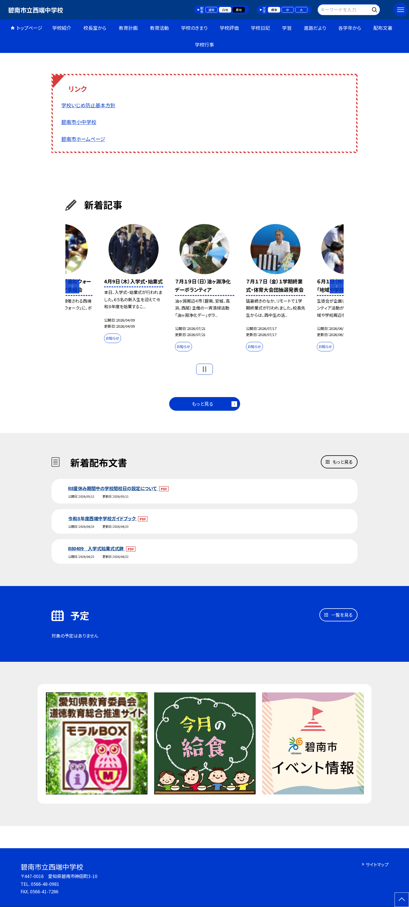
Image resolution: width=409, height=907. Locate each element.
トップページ (29, 27)
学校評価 (229, 27)
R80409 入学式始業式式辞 (96, 548)
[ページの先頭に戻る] (402, 900)
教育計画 (128, 27)
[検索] (375, 9)
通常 (211, 10)
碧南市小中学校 (78, 121)
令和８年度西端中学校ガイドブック (102, 518)
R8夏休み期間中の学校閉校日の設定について (113, 488)
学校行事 (204, 44)
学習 (287, 27)
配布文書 (382, 27)
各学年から (349, 27)
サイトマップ (377, 864)
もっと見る (202, 403)
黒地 (239, 10)
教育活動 (159, 27)
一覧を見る (342, 614)
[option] (133, 285)
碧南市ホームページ (83, 138)
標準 (274, 10)
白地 (225, 10)
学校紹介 (61, 27)
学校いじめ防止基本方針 (88, 105)
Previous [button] (72, 286)
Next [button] (337, 286)
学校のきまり (194, 27)
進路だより (315, 27)
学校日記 (260, 27)
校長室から (94, 27)
